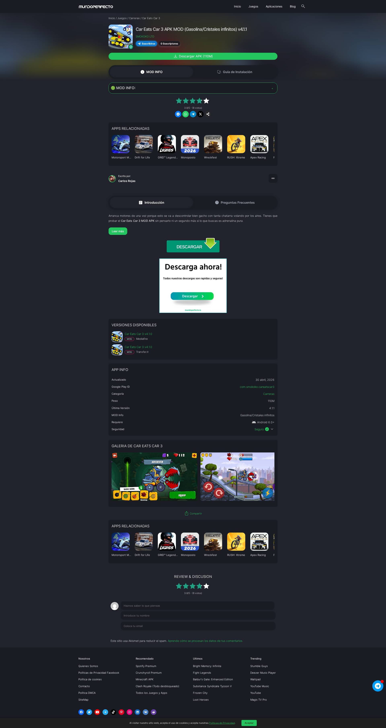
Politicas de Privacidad (222, 722)
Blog (293, 6)
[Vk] (145, 712)
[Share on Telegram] (193, 114)
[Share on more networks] (208, 114)
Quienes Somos (88, 666)
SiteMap (83, 699)
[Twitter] (89, 712)
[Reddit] (153, 712)
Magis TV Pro (258, 699)
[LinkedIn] (137, 712)
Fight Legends (202, 672)
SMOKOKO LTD (145, 36)
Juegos (253, 6)
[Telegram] (105, 712)
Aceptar (249, 722)
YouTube (255, 692)
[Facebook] (81, 712)
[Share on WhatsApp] (185, 114)
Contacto (84, 686)
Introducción (151, 202)
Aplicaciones (274, 6)
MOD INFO (151, 72)
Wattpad (255, 679)
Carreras (268, 393)
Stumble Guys (259, 666)
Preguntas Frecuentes (235, 202)
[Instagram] (129, 712)
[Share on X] (200, 114)
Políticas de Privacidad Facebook (98, 672)
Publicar (265, 634)
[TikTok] (113, 712)
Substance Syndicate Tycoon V (212, 686)
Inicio (237, 6)
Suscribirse (148, 43)
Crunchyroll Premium (149, 672)
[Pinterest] (121, 712)
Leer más (118, 231)
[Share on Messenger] (178, 114)
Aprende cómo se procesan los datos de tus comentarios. (205, 640)
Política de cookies (90, 679)
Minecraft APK (144, 679)
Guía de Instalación (234, 71)
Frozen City (200, 692)
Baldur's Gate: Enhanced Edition (213, 679)
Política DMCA (87, 692)
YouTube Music (259, 686)
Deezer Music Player (263, 672)
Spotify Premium (146, 666)
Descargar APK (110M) (193, 56)
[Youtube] (97, 712)
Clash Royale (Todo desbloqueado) (157, 686)
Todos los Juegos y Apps (151, 692)
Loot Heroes (201, 699)
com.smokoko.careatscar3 (257, 386)
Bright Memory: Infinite (207, 666)
